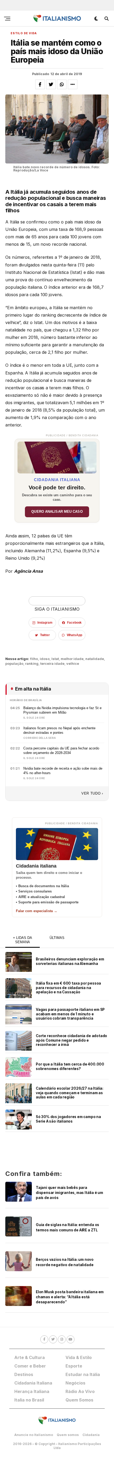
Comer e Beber (30, 1366)
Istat (55, 659)
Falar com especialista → (36, 911)
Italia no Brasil (29, 1400)
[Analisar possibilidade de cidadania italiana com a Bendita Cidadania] (57, 456)
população (14, 663)
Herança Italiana (31, 1391)
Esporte (73, 1366)
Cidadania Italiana (33, 1383)
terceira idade (52, 663)
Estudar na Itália (82, 1374)
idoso (45, 659)
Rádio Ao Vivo (80, 1391)
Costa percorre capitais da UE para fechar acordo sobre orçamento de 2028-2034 (61, 750)
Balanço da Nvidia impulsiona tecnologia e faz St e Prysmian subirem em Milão (62, 710)
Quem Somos (79, 1400)
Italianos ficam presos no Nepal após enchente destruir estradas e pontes (59, 730)
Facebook (74, 622)
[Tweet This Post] (51, 84)
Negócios (75, 1383)
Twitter (45, 635)
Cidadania (91, 1435)
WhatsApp (74, 635)
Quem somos (68, 1435)
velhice (72, 663)
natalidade (94, 659)
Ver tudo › (92, 793)
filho (34, 659)
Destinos (23, 1374)
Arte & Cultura (29, 1357)
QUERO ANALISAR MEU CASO (56, 512)
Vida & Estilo (78, 1357)
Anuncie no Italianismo (33, 1435)
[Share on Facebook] (40, 84)
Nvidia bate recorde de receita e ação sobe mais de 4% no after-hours (62, 770)
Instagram (44, 622)
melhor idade (72, 659)
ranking (31, 663)
